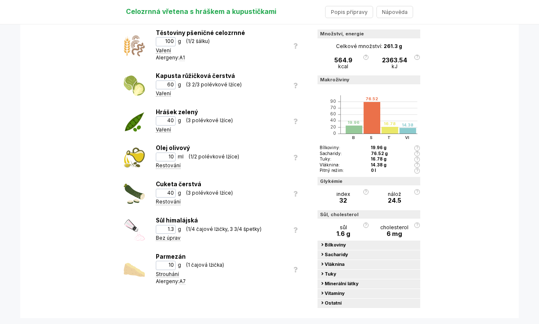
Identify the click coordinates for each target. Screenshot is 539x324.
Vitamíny (335, 293)
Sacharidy (336, 254)
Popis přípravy (349, 12)
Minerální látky (342, 284)
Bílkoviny (335, 245)
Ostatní (333, 303)
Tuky (330, 274)
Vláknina (334, 264)
